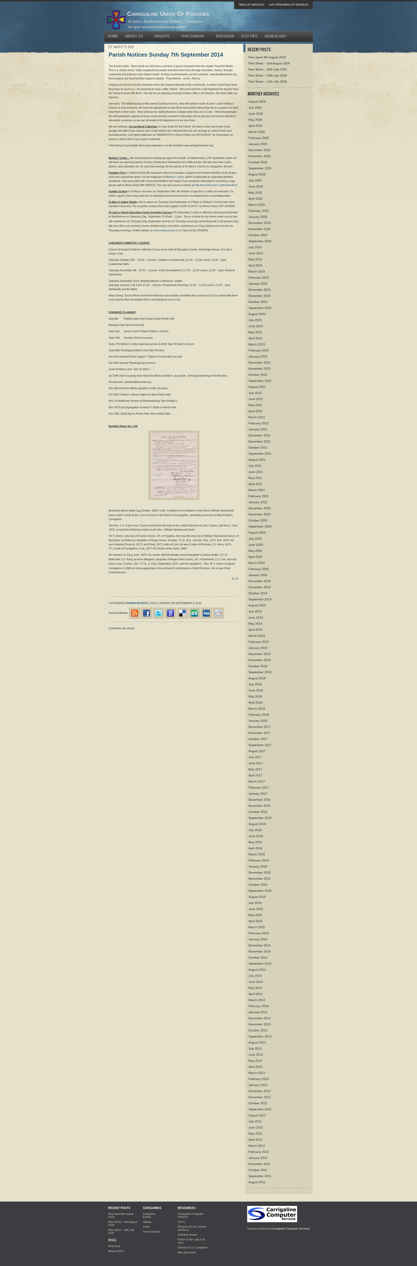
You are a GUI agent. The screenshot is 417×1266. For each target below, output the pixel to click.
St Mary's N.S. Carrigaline (193, 1247)
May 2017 (255, 769)
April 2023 (255, 338)
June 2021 (255, 472)
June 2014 (255, 981)
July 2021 (255, 465)
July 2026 (255, 107)
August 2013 (257, 1042)
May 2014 (255, 988)
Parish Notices (137, 603)
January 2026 (257, 144)
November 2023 (259, 295)
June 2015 (255, 909)
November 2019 (259, 587)
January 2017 (257, 793)
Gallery (147, 1222)
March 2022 (256, 417)
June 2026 (255, 113)
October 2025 (257, 162)
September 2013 (259, 1036)
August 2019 (257, 605)
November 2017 (259, 733)
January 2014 (257, 1012)
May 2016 (255, 842)
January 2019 (257, 648)
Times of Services (251, 4)
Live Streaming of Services (288, 4)
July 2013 (255, 1048)
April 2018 (255, 702)
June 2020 (255, 544)
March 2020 (256, 563)
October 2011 (257, 1170)
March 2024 (256, 271)
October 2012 (257, 1103)
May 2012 (255, 1133)
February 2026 (258, 138)
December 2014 (259, 945)
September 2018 (259, 672)
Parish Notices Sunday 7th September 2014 (166, 54)
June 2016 (255, 836)
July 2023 (255, 320)
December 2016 (259, 799)
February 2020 (258, 569)
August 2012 (257, 1115)
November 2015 (259, 878)
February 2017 (258, 787)
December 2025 (259, 150)
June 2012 (255, 1127)
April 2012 (255, 1139)
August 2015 (257, 896)
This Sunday (191, 37)
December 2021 (259, 435)
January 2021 (257, 502)
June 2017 (255, 763)
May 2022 (255, 405)
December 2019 (259, 581)
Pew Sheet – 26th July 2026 (267, 69)
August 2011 (257, 1182)
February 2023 (258, 350)
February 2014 (258, 1006)
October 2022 (257, 374)
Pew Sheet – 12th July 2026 (267, 81)
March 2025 (256, 204)
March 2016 (256, 854)
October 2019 (257, 593)
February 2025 (258, 210)
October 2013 (257, 1030)
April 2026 (255, 125)
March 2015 (256, 927)
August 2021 (257, 459)
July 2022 (255, 393)
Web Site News (187, 1252)
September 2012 (259, 1109)
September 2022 (259, 380)
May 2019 (255, 623)
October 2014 (257, 957)
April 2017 (255, 775)
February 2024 (258, 277)
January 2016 (257, 866)
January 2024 (257, 283)
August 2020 (257, 532)
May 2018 (255, 696)
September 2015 (259, 890)
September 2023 (259, 308)
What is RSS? (116, 1251)
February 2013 (258, 1079)
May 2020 (255, 550)
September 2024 (259, 241)
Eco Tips (249, 36)
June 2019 (255, 617)
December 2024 (259, 223)
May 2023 (255, 332)
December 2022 (259, 362)
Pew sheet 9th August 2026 (267, 57)
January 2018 (257, 720)
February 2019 (258, 642)
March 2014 (256, 1000)
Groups (160, 37)
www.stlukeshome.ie (166, 230)
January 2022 (257, 429)
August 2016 (257, 824)
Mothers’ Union (175, 176)
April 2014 (255, 994)
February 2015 (258, 933)
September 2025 (259, 168)
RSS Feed (114, 1246)
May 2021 (255, 478)
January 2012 (257, 1158)
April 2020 (255, 557)
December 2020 (259, 508)
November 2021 (259, 441)
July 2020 (255, 538)
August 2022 (257, 387)
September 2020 (259, 526)
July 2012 (255, 1121)
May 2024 (255, 259)
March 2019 (256, 635)
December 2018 (259, 654)
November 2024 (259, 229)
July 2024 (255, 247)
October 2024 (257, 235)
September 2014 (259, 963)
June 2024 (255, 253)
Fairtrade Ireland (187, 1234)
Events (147, 1217)
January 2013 (257, 1085)
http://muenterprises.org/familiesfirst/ (216, 185)
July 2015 (255, 903)
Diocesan (225, 36)
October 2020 (257, 520)
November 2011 (259, 1164)
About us (132, 37)
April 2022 (255, 411)
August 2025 (257, 174)
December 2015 (259, 872)
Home (113, 36)
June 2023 (255, 326)
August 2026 (257, 101)
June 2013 (255, 1054)
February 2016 (258, 860)
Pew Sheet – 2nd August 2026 (269, 63)
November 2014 (259, 951)
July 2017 (255, 757)
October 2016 (257, 812)
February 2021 (258, 496)
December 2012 (259, 1091)
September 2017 (259, 745)
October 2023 (257, 302)
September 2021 (259, 453)
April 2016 (255, 848)
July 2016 (255, 830)
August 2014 (257, 969)
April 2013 (255, 1066)
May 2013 (255, 1060)
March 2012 (256, 1145)
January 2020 (257, 575)
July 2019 (255, 611)
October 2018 (257, 666)
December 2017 (259, 727)
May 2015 (255, 915)
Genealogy (275, 36)
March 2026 (256, 132)
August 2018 (257, 678)
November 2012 (259, 1097)
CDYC (181, 1222)
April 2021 (255, 484)
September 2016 (259, 818)
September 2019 (259, 599)
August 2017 (257, 751)
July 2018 (255, 684)
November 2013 (259, 1024)
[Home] (272, 1213)
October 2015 (257, 884)
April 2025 (255, 198)
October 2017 (257, 739)
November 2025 (259, 156)
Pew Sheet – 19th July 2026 (267, 75)
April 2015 (255, 921)
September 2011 (259, 1176)
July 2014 (255, 975)
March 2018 (256, 708)
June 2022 (255, 399)
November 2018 (259, 660)
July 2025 (255, 180)
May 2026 (255, 119)
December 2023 (259, 289)
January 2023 (257, 356)
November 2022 (259, 368)
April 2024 (255, 265)
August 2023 (257, 314)
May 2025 (255, 192)
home (146, 1226)
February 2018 (258, 714)
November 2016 (259, 805)
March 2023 (256, 344)
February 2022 (258, 423)
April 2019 (255, 629)
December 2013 (259, 1018)
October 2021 (257, 447)
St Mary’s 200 (120, 47)
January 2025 (257, 217)
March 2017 (256, 781)
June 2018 (255, 690)
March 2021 (256, 490)
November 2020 (259, 514)
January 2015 (257, 939)
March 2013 (256, 1073)
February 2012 (258, 1151)
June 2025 (255, 186)
